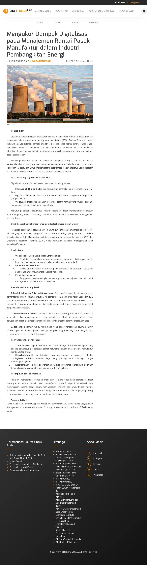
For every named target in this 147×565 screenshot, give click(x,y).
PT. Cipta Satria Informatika (68, 539)
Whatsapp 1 (99, 475)
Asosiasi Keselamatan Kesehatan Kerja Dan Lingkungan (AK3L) (66, 457)
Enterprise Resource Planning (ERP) (25, 240)
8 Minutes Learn (63, 451)
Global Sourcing (17, 461)
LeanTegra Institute (65, 515)
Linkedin (97, 464)
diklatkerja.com (133, 2)
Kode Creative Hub (64, 512)
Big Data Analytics (25, 195)
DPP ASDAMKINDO (64, 481)
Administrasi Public (62, 13)
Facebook (97, 453)
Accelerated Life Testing (43, 13)
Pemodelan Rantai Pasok (21, 467)
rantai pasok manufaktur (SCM (51, 140)
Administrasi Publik (78, 13)
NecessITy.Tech (63, 530)
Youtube (97, 469)
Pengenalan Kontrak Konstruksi (24, 470)
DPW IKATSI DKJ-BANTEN (67, 485)
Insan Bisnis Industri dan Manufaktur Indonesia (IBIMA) (67, 503)
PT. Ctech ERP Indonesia (67, 542)
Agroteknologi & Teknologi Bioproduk (102, 13)
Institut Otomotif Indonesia (68, 509)
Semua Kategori (126, 11)
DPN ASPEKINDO (63, 478)
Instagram (98, 458)
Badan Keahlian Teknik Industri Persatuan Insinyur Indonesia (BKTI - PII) (68, 466)
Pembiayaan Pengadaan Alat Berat (26, 464)
